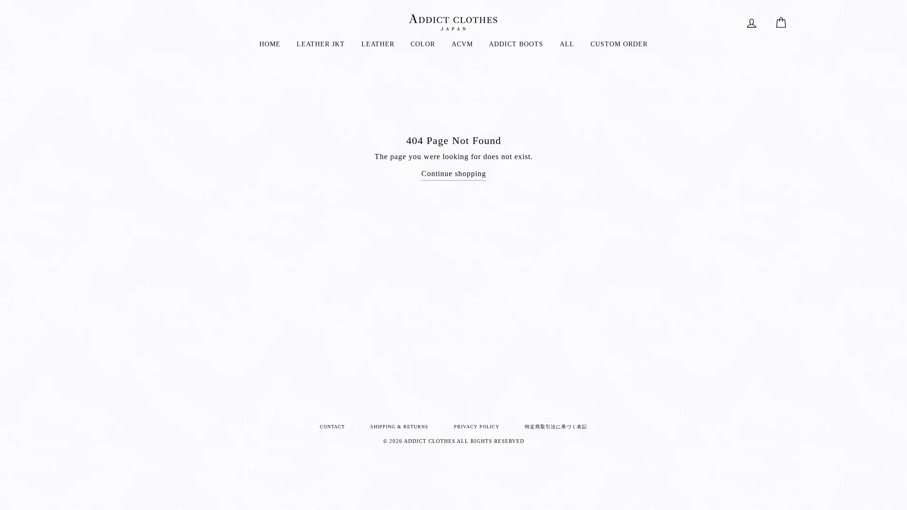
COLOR (423, 44)
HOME (270, 44)
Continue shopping (453, 174)
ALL (567, 44)
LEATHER (377, 44)
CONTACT (332, 426)
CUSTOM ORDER (619, 44)
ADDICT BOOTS (516, 44)
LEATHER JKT (321, 44)
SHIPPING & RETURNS (399, 426)
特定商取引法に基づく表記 (556, 426)
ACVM (462, 44)
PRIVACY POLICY (476, 426)
